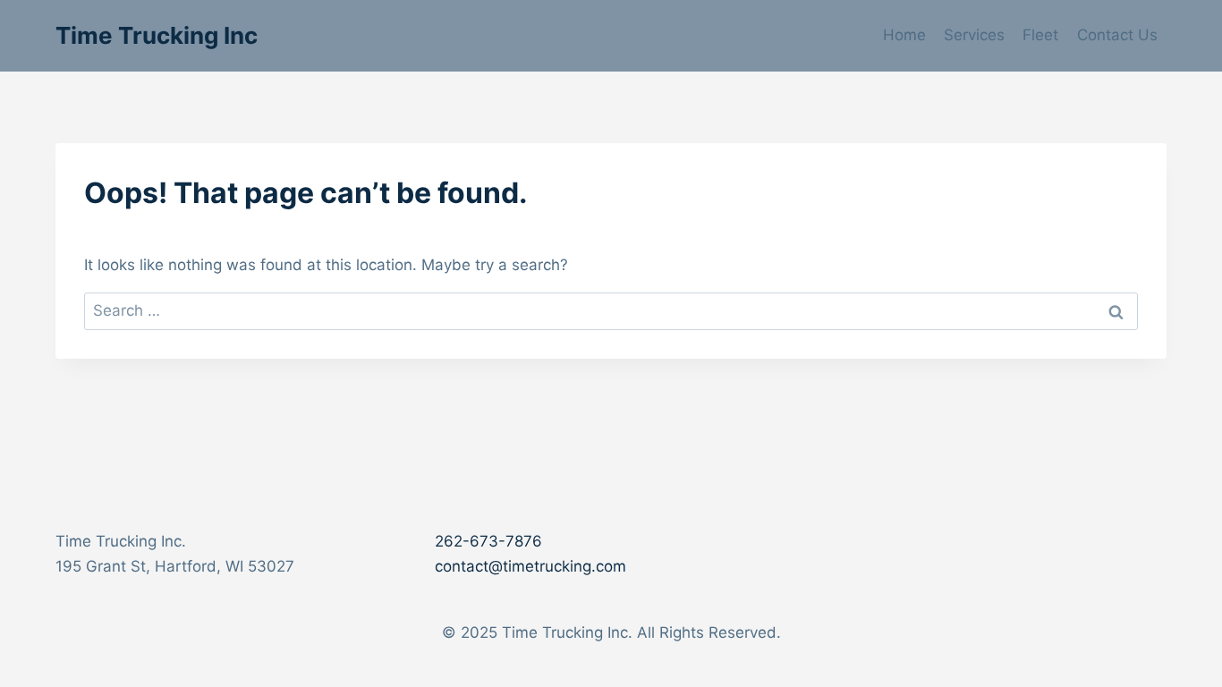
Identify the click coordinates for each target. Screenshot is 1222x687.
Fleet (1040, 35)
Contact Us (1117, 35)
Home (904, 35)
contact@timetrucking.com (530, 566)
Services (974, 35)
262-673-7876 (488, 541)
